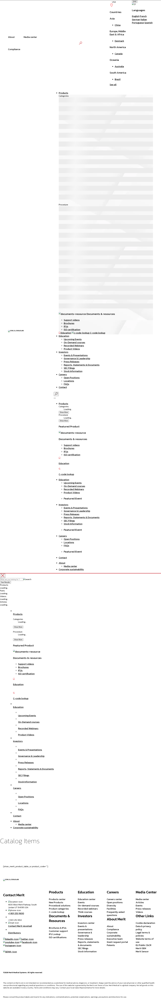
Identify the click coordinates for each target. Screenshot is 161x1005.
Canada (119, 53)
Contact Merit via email (20, 926)
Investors (63, 352)
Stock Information (73, 371)
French (143, 16)
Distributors (14, 932)
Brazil (117, 79)
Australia (119, 66)
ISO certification (72, 329)
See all (113, 84)
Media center (70, 566)
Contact (63, 387)
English (135, 16)
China (117, 25)
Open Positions (72, 377)
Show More (64, 412)
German (136, 19)
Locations (69, 381)
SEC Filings (69, 368)
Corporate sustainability (71, 569)
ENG (134, 2)
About (62, 563)
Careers (63, 374)
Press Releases (71, 361)
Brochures (69, 323)
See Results (5, 582)
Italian (144, 19)
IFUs (66, 326)
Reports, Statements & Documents (81, 365)
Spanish (148, 22)
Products (63, 93)
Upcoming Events (73, 339)
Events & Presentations (76, 355)
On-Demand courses (74, 342)
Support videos (72, 320)
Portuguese (138, 22)
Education (64, 336)
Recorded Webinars (74, 345)
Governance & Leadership (77, 358)
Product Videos (72, 349)
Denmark (119, 41)
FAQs (66, 384)
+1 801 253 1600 (16, 913)
